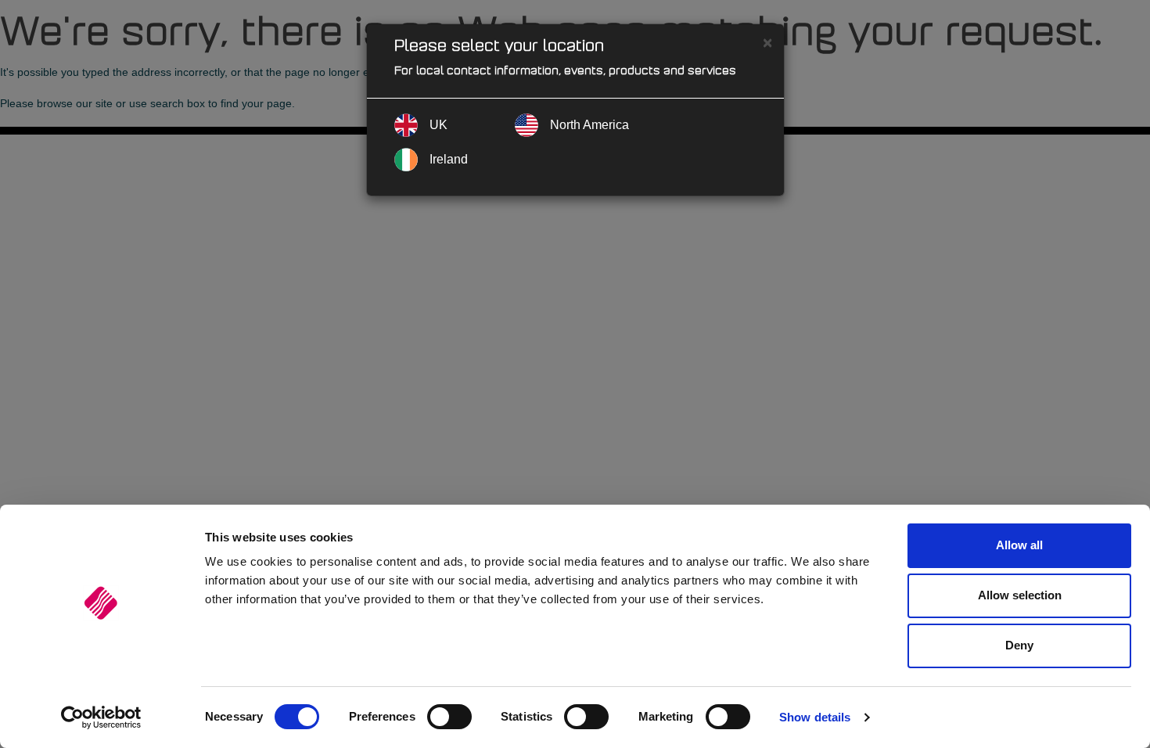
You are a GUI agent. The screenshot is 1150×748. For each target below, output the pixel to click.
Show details (814, 717)
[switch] (449, 716)
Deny (1019, 645)
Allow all (1019, 545)
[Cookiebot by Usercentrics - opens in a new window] (101, 717)
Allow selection (1020, 595)
